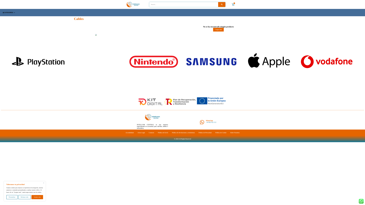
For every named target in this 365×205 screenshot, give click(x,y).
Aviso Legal (141, 132)
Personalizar (12, 197)
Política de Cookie (220, 132)
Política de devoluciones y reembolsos (183, 132)
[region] (25, 191)
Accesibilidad (130, 132)
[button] (8, 12)
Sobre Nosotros (235, 132)
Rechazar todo (24, 197)
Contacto (151, 132)
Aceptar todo (37, 197)
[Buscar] (221, 4)
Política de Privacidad (205, 132)
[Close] (43, 183)
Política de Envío (163, 132)
